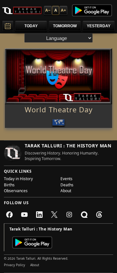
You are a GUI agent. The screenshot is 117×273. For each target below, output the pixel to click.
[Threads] (99, 214)
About (65, 191)
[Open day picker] (7, 26)
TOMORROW (65, 26)
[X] (54, 214)
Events (66, 179)
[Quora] (84, 214)
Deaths (66, 185)
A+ (63, 10)
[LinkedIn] (39, 214)
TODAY (31, 26)
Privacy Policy (14, 265)
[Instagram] (69, 214)
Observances (16, 191)
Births (9, 185)
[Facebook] (9, 214)
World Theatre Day (59, 111)
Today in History (18, 179)
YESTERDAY (98, 26)
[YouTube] (24, 214)
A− (47, 10)
